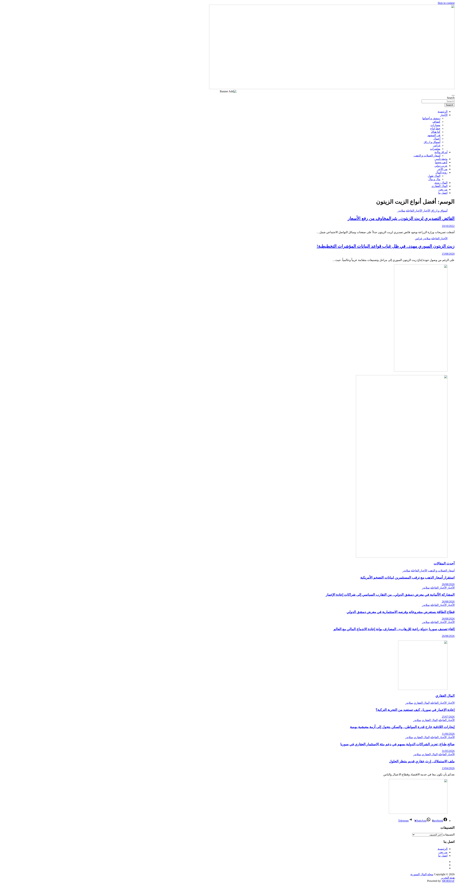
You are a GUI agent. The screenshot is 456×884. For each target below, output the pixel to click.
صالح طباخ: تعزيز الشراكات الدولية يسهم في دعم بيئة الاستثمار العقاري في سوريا (397, 744)
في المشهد (434, 135)
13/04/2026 (448, 768)
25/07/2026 (448, 716)
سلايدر (401, 210)
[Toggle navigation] (453, 95)
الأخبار (443, 114)
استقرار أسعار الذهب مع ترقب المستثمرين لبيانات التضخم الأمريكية (407, 577)
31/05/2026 (448, 750)
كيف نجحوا (441, 162)
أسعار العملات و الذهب (427, 155)
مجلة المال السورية (421, 874)
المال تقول (434, 175)
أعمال (436, 138)
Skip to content (446, 2)
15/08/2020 (448, 253)
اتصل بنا (442, 192)
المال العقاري (439, 186)
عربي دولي (440, 165)
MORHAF (448, 880)
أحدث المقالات (444, 563)
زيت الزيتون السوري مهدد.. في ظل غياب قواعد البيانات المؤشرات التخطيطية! (386, 246)
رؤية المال (441, 172)
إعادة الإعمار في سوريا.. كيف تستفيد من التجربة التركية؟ (415, 710)
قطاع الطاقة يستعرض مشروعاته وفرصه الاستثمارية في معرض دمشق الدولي (401, 612)
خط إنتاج (435, 128)
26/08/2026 (448, 584)
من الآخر (442, 169)
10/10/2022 (448, 225)
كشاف (436, 121)
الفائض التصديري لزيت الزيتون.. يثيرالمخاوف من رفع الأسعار (401, 218)
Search (451, 97)
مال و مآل (434, 179)
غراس (436, 145)
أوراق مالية (440, 152)
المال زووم (440, 182)
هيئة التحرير (448, 877)
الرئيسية (442, 111)
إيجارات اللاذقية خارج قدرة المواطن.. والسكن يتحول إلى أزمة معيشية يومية (402, 727)
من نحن (442, 189)
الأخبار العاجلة (414, 210)
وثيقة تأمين (440, 158)
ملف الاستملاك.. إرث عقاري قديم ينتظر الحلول (422, 761)
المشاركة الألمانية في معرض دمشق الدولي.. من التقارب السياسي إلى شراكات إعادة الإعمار (390, 594)
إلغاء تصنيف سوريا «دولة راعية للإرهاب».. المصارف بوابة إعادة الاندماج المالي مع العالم (394, 629)
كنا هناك (435, 131)
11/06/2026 (448, 733)
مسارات (435, 125)
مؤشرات (435, 148)
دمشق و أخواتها (431, 118)
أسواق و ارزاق (432, 142)
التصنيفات (449, 834)
